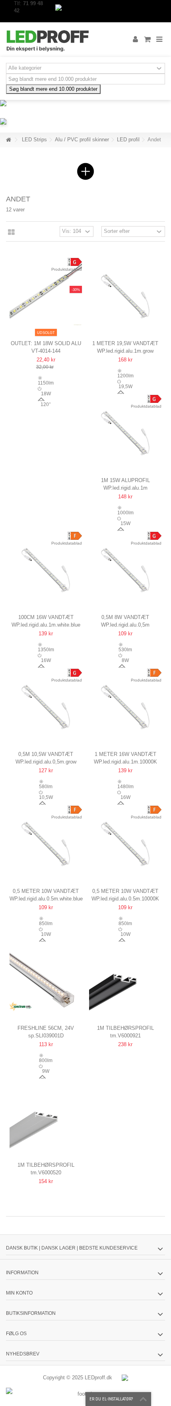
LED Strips (34, 140)
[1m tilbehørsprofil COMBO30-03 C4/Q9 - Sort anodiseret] (125, 979)
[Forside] (8, 140)
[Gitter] (11, 232)
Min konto (19, 1293)
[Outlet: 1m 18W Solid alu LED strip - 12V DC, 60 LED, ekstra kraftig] (46, 294)
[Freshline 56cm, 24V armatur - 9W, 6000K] (46, 979)
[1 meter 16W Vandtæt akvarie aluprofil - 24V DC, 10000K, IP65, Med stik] (125, 705)
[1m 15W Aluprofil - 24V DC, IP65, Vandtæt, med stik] (125, 431)
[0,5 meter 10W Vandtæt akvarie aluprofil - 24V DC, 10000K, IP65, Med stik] (125, 842)
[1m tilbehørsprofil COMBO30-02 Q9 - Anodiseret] (46, 1116)
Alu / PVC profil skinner (82, 140)
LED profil (128, 140)
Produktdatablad (66, 269)
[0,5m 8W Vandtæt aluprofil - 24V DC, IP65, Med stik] (125, 568)
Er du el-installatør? (111, 1399)
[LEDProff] (59, 39)
